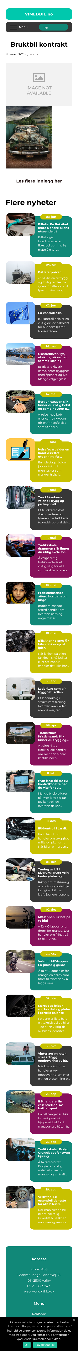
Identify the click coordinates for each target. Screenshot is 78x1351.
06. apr (51, 725)
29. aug (51, 1189)
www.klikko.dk (43, 1291)
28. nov (51, 954)
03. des (51, 862)
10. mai (51, 585)
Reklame (39, 1314)
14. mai (51, 394)
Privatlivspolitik (45, 1344)
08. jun (51, 217)
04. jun (51, 265)
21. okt (51, 1046)
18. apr (51, 681)
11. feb (51, 773)
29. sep (51, 1094)
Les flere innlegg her (39, 181)
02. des (51, 909)
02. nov (51, 998)
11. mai (51, 442)
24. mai (51, 346)
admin (34, 54)
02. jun (51, 305)
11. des (51, 821)
